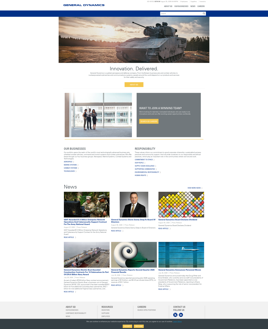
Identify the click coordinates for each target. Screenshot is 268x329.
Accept (127, 326)
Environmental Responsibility (147, 172)
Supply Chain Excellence (144, 166)
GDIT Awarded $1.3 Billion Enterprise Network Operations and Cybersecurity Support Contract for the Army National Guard (85, 221)
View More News (194, 188)
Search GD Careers (148, 121)
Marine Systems (70, 165)
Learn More (177, 321)
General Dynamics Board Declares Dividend (177, 219)
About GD (134, 84)
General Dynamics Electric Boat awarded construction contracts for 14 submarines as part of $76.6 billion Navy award (86, 272)
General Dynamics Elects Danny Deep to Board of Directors (133, 220)
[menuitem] (168, 6)
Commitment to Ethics (144, 160)
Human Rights (140, 175)
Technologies (69, 171)
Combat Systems (70, 168)
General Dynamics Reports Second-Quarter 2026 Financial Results (133, 271)
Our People (139, 163)
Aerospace (68, 162)
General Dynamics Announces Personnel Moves (179, 270)
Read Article (69, 237)
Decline (138, 326)
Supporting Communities (145, 169)
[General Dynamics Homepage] (83, 3)
